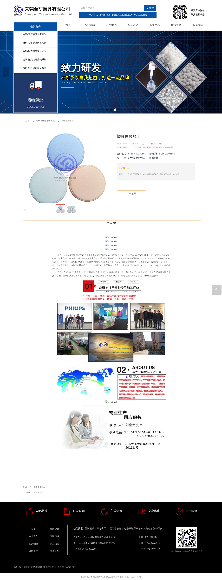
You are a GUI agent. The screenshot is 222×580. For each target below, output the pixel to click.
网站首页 (27, 121)
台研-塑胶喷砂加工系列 (46, 121)
